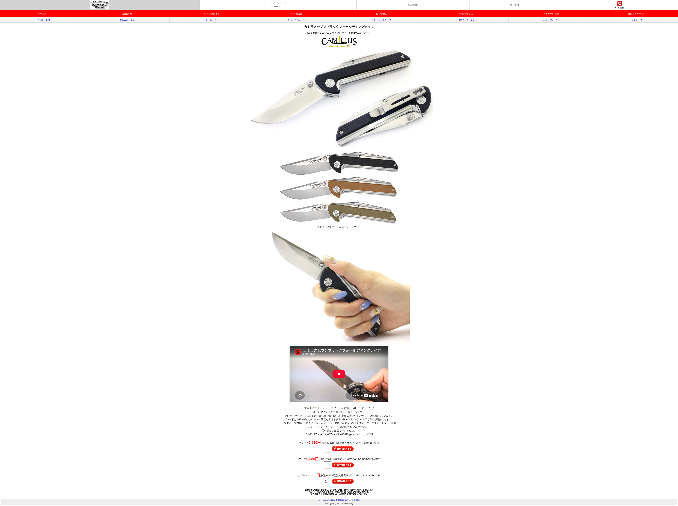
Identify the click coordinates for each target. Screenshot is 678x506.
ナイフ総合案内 (42, 20)
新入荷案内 (413, 5)
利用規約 (340, 500)
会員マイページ (636, 13)
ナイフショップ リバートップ (278, 5)
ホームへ (42, 13)
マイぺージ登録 (551, 13)
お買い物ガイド (212, 13)
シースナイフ (212, 20)
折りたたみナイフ (296, 20)
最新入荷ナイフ (127, 20)
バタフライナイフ (466, 20)
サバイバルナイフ (550, 20)
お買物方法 (296, 13)
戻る (358, 500)
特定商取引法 (466, 13)
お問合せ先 (381, 13)
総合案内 (514, 5)
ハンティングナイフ (381, 20)
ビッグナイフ (635, 20)
